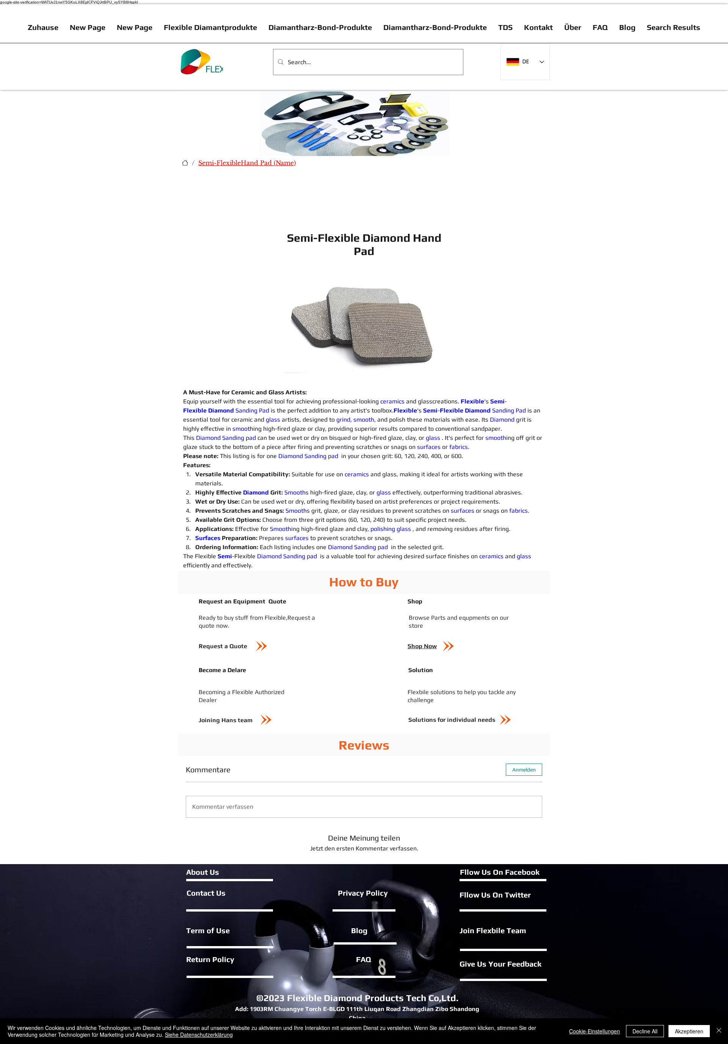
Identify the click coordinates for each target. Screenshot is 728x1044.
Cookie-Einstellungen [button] (594, 1031)
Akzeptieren (689, 1031)
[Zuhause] (185, 163)
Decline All (644, 1031)
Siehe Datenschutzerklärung (199, 1034)
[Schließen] (718, 1031)
